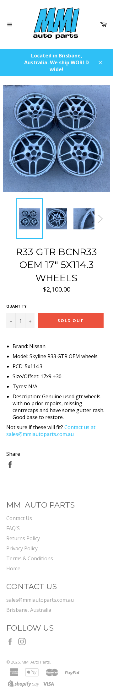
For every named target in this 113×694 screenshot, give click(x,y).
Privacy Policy (22, 548)
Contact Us (19, 518)
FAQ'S (13, 528)
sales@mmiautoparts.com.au (40, 599)
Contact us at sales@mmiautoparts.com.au (50, 431)
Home (13, 568)
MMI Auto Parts (36, 662)
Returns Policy (23, 538)
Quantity (16, 306)
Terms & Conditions (29, 558)
